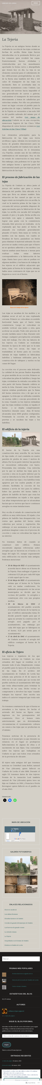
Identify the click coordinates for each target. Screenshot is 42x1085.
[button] (12, 439)
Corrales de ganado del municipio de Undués (19, 923)
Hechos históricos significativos (22, 974)
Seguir (6, 1045)
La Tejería (8, 936)
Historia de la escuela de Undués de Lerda (25, 980)
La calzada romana (10, 932)
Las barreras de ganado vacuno (14, 927)
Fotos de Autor (7, 1065)
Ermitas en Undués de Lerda (14, 945)
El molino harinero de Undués (14, 918)
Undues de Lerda (9, 3)
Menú (36, 3)
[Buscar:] (21, 959)
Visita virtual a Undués (19, 986)
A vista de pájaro (9, 1016)
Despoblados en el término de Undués (17, 941)
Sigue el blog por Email (21, 1021)
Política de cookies (22, 1076)
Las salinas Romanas (11, 914)
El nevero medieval (10, 910)
